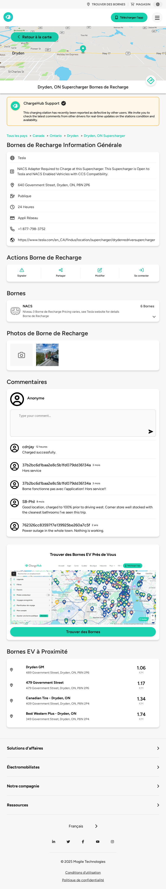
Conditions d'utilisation (83, 872)
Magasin (143, 4)
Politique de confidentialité (83, 880)
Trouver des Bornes (83, 631)
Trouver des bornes (108, 4)
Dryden (72, 136)
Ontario (56, 136)
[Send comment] (150, 431)
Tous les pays (17, 136)
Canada (38, 136)
